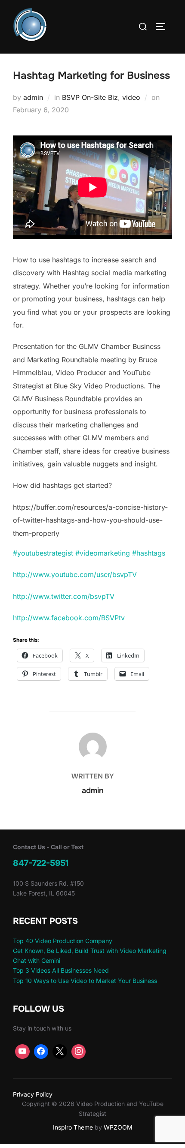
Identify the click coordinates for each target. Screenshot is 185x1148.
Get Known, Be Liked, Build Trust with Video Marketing (89, 950)
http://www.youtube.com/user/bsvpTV (75, 574)
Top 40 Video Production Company (62, 940)
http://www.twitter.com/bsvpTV (63, 596)
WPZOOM (118, 1127)
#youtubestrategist (43, 553)
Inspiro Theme (73, 1127)
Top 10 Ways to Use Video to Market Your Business (85, 980)
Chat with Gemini (36, 960)
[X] (59, 1051)
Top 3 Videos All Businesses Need (61, 970)
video (131, 97)
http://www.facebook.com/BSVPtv (69, 617)
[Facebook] (41, 1051)
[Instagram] (78, 1051)
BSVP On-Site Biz (90, 97)
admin (33, 97)
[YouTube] (22, 1051)
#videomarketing (102, 553)
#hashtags (148, 553)
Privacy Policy (32, 1094)
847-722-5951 (41, 863)
